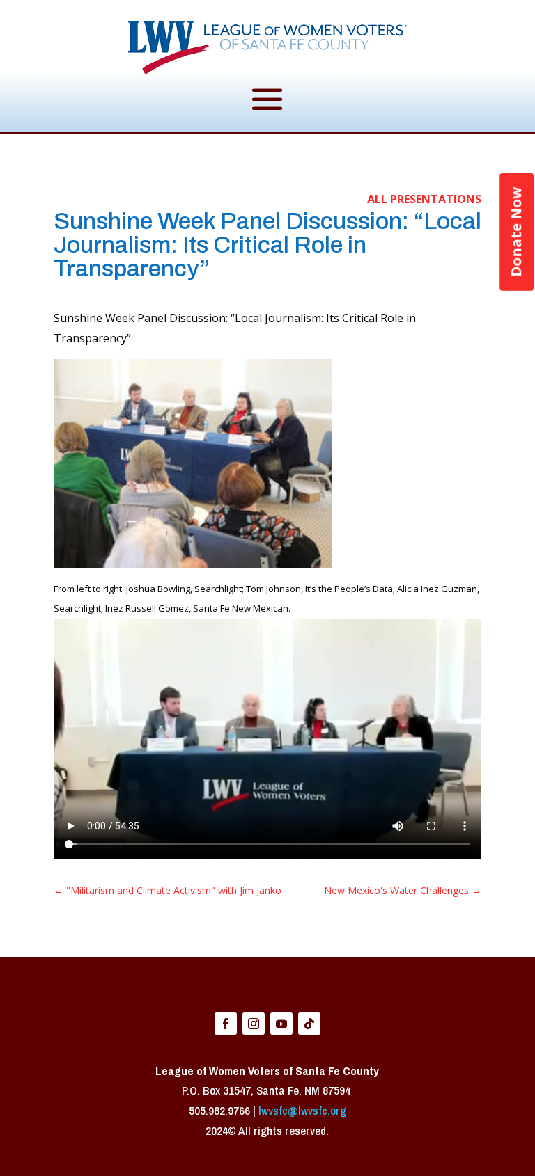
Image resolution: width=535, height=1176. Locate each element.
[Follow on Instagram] (253, 1023)
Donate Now (515, 232)
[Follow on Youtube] (281, 1023)
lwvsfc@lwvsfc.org (302, 1110)
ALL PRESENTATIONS (424, 199)
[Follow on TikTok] (309, 1023)
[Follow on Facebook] (226, 1023)
